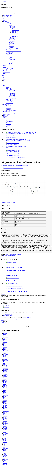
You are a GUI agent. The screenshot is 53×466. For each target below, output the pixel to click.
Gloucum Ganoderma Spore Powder (13, 254)
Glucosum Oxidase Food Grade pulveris (15, 159)
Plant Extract (9, 53)
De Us (4, 20)
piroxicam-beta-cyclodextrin (14, 286)
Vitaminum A (12, 26)
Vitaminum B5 (15, 33)
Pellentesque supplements (14, 48)
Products (5, 21)
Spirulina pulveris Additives (12, 144)
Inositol (10, 25)
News (4, 67)
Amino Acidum (9, 52)
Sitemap (24, 317)
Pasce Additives (9, 49)
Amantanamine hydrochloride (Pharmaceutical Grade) (18, 140)
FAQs (4, 73)
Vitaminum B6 (15, 35)
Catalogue (12, 202)
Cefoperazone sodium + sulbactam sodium (15, 147)
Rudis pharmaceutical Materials (27, 319)
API (4, 80)
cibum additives (9, 319)
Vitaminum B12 (15, 30)
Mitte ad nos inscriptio (5, 202)
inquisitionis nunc (4, 303)
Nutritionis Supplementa (39, 319)
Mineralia (8, 54)
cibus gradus (16, 319)
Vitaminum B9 (15, 36)
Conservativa (12, 44)
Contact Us (5, 70)
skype (2, 323)
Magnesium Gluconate (11, 137)
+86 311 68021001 (7, 314)
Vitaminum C (12, 37)
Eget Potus (11, 62)
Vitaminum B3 (15, 32)
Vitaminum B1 (15, 28)
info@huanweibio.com (8, 315)
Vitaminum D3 (12, 38)
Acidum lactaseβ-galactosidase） (13, 155)
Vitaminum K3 (12, 41)
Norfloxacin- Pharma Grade (14, 280)
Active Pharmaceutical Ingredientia (13, 51)
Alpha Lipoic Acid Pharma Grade (15, 270)
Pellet (10, 64)
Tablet (10, 58)
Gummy (10, 63)
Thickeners (11, 47)
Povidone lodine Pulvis (12, 275)
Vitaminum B (12, 27)
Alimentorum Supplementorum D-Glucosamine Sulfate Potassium (20, 133)
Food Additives (9, 42)
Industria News (9, 69)
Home (4, 18)
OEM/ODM (3, 319)
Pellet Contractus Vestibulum (12, 151)
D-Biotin (11, 23)
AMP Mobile (29, 317)
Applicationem (6, 72)
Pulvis (10, 60)
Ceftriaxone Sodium (11, 264)
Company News (9, 68)
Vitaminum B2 (15, 31)
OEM (7, 56)
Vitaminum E (12, 39)
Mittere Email (3, 322)
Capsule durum (12, 59)
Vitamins (8, 22)
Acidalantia (11, 46)
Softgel (10, 57)
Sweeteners (11, 43)
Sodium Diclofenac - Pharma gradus (16, 291)
